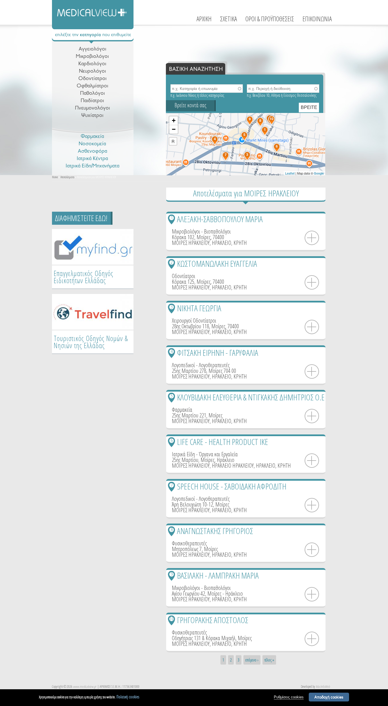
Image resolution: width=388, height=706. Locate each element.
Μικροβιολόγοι (92, 56)
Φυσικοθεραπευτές (189, 543)
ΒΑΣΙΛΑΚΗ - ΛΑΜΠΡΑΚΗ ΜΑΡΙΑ (218, 575)
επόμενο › (251, 660)
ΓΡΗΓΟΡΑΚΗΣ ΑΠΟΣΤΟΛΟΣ (212, 619)
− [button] (174, 129)
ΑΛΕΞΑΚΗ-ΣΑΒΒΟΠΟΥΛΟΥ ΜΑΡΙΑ (220, 218)
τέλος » (269, 660)
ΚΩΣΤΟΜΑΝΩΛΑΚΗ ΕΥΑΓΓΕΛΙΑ (217, 263)
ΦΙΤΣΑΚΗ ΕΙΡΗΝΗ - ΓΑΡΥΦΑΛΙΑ (217, 352)
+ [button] (174, 120)
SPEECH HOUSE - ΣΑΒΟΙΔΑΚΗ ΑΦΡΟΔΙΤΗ (231, 486)
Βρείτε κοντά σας (190, 105)
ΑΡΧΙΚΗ (204, 18)
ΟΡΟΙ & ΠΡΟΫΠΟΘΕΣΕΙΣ (269, 18)
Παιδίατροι (92, 101)
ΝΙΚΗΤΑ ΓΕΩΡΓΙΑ (199, 308)
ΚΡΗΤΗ (240, 243)
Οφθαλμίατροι (92, 86)
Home (55, 177)
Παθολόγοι (92, 93)
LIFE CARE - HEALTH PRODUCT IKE (222, 441)
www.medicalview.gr (84, 686)
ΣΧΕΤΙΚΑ (228, 18)
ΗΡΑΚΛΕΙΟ (221, 243)
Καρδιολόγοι (92, 64)
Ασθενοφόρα (92, 151)
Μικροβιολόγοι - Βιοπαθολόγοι (201, 231)
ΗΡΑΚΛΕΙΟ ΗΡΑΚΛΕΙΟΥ (233, 465)
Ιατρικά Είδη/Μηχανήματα (92, 166)
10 (172, 618)
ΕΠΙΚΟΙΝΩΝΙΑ (317, 18)
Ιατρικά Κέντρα (92, 158)
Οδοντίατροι (92, 78)
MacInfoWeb (323, 686)
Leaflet (290, 173)
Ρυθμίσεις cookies (289, 697)
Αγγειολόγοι (92, 49)
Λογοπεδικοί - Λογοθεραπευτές (201, 365)
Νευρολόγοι (92, 71)
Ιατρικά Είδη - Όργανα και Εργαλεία (205, 454)
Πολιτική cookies (127, 696)
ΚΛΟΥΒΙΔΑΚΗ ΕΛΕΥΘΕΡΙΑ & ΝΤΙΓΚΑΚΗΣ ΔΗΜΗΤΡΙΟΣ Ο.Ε (251, 397)
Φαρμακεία (92, 136)
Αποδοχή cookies (328, 697)
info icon (311, 238)
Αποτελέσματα (67, 177)
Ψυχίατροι (92, 115)
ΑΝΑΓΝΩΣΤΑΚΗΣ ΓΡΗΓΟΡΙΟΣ (215, 530)
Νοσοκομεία (92, 144)
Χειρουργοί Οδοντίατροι (194, 320)
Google (319, 173)
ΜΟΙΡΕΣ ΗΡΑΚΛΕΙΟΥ (191, 243)
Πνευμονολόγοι (92, 108)
